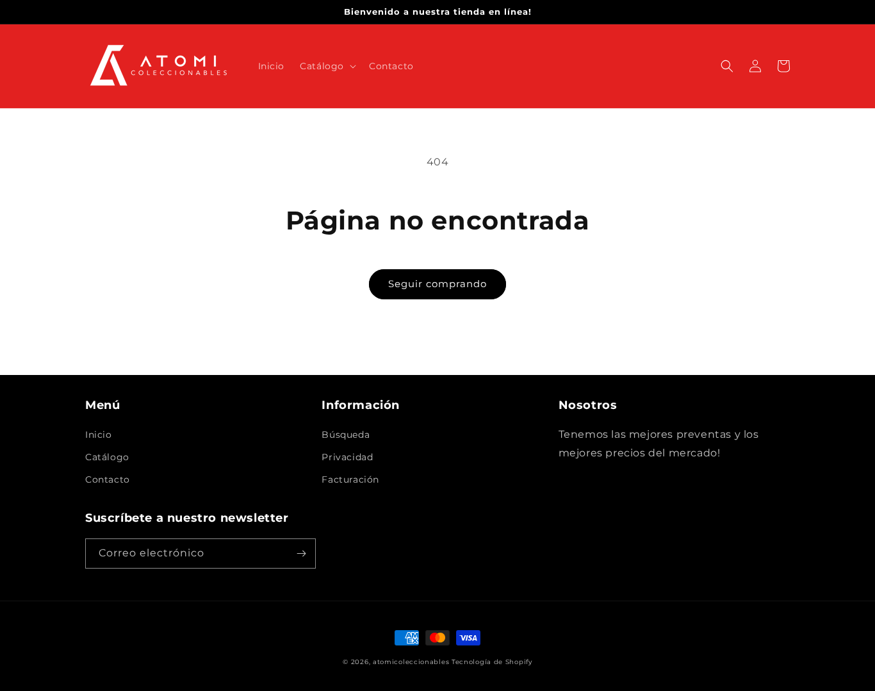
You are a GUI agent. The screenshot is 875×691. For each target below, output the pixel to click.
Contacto (107, 479)
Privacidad (347, 457)
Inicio (98, 434)
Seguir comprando (437, 284)
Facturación (350, 479)
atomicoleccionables (411, 662)
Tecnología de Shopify (492, 662)
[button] (326, 66)
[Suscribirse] (301, 553)
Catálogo (107, 457)
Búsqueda (346, 434)
